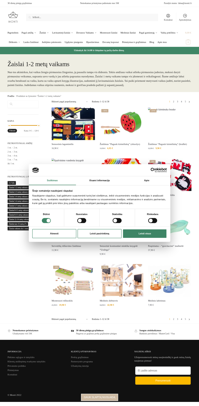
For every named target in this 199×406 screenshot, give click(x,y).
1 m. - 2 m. (13, 147)
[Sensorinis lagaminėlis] (73, 124)
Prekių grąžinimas (80, 357)
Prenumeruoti (163, 380)
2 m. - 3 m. (13, 152)
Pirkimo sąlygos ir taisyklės (21, 357)
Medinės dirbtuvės (109, 300)
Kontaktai (168, 20)
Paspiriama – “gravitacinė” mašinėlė (166, 246)
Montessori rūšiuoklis (62, 300)
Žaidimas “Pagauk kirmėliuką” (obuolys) (120, 144)
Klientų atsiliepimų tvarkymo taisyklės (26, 361)
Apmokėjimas (185, 20)
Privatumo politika (17, 366)
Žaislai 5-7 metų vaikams (20, 206)
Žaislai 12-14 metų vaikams (21, 219)
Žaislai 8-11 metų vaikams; (20, 215)
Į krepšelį (73, 155)
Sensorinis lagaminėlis (62, 144)
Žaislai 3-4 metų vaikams (20, 197)
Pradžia (11, 96)
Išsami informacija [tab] (99, 180)
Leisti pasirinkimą (99, 233)
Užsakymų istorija (80, 366)
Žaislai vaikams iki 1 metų (20, 228)
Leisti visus (145, 233)
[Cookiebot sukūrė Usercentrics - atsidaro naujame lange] (153, 170)
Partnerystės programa (82, 361)
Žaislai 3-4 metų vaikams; (20, 201)
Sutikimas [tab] (52, 180)
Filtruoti (12, 131)
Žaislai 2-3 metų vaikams (20, 192)
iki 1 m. (11, 163)
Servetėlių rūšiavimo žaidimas (66, 246)
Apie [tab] (146, 180)
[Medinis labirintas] (169, 280)
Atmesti (54, 233)
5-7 (11, 183)
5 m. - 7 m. (13, 159)
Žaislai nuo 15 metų (17, 224)
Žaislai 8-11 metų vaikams (20, 210)
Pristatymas (13, 370)
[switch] (81, 220)
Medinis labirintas (156, 300)
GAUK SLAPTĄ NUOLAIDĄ (99, 397)
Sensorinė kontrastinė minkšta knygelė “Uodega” (119, 248)
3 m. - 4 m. (13, 156)
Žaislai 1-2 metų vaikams (20, 187)
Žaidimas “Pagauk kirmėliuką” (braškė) (167, 144)
